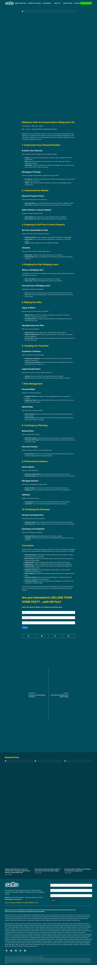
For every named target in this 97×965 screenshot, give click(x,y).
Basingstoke (66, 923)
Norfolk (21, 918)
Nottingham (33, 937)
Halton (32, 932)
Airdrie (12, 923)
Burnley (85, 925)
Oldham (38, 937)
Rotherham (19, 939)
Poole (70, 937)
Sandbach (71, 939)
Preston (81, 937)
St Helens (23, 942)
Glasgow (68, 930)
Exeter (37, 930)
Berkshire (14, 915)
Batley (74, 923)
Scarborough (78, 939)
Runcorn (53, 939)
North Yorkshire (27, 918)
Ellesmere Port (27, 930)
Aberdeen (7, 923)
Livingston (75, 934)
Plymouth (65, 937)
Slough (19, 941)
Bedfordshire (8, 915)
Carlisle (37, 927)
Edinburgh (19, 930)
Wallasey (87, 942)
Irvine (21, 934)
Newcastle (84, 936)
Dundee (74, 929)
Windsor (82, 944)
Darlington (42, 929)
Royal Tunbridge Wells (40, 939)
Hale (17, 932)
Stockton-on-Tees (80, 941)
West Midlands (46, 920)
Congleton (7, 929)
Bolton (44, 925)
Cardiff (32, 927)
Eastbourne (8, 930)
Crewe (32, 929)
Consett (13, 929)
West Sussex (54, 920)
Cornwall (49, 915)
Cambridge (15, 927)
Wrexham (32, 946)
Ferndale (50, 930)
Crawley (27, 929)
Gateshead (55, 930)
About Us (57, 3)
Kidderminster (37, 934)
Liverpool (69, 934)
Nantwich (78, 936)
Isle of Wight (69, 916)
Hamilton (36, 932)
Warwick (18, 944)
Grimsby (7, 932)
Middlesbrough (56, 936)
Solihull (24, 941)
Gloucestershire (18, 916)
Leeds (54, 934)
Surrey (24, 920)
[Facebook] (28, 636)
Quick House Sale (20, 3)
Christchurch (75, 927)
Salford (61, 939)
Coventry (22, 929)
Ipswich (17, 934)
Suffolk (20, 920)
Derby (52, 929)
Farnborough (43, 930)
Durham (79, 929)
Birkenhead (13, 925)
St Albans (17, 942)
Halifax (27, 932)
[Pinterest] (55, 636)
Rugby (48, 939)
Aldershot (17, 923)
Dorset (78, 915)
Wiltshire (69, 920)
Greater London (27, 916)
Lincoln (64, 934)
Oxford (43, 937)
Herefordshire (53, 916)
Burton (89, 925)
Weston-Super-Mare (47, 944)
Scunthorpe (85, 939)
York (37, 946)
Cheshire (43, 915)
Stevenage (67, 941)
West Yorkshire (62, 920)
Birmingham (19, 925)
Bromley (80, 925)
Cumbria (63, 915)
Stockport (73, 941)
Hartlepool (42, 932)
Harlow (48, 932)
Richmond (7, 939)
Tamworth (64, 942)
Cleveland (81, 927)
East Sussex (84, 915)
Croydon (37, 929)
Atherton (39, 923)
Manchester (38, 936)
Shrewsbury (14, 941)
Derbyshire (69, 915)
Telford (70, 942)
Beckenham (86, 923)
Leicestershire (86, 916)
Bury (6, 927)
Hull (13, 934)
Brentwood (68, 925)
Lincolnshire (8, 918)
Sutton (40, 942)
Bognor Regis (38, 925)
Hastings (59, 932)
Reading (86, 937)
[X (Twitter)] (41, 636)
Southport (50, 941)
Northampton (14, 937)
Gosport (79, 930)
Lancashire (78, 916)
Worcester (20, 946)
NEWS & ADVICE (36, 890)
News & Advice (68, 3)
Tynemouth (76, 942)
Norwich (27, 937)
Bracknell (57, 925)
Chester (61, 927)
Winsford (87, 944)
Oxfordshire (64, 918)
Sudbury (29, 942)
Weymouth (55, 944)
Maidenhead (25, 936)
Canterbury (27, 927)
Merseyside (15, 918)
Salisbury (66, 939)
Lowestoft (7, 936)
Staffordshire (14, 920)
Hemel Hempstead (66, 932)
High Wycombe (81, 932)
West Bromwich (29, 944)
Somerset (81, 918)
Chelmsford (48, 927)
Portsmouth (75, 937)
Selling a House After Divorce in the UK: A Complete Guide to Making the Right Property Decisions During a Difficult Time (17, 870)
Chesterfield (67, 927)
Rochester (13, 939)
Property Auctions (34, 3)
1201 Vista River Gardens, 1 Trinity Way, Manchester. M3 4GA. (26, 897)
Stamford (61, 941)
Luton (12, 936)
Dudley (69, 929)
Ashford (34, 923)
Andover (29, 923)
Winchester (76, 944)
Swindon (59, 942)
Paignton (48, 937)
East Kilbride (85, 929)
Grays (90, 930)
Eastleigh (14, 930)
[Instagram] (25, 950)
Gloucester (73, 930)
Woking (7, 946)
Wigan (65, 944)
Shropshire (75, 918)
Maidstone (31, 936)
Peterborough (58, 937)
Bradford (63, 925)
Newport (7, 937)
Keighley (30, 934)
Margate (50, 936)
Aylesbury (45, 923)
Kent (74, 916)
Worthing (26, 946)
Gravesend (85, 930)
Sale (57, 939)
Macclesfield (17, 936)
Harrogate (53, 932)
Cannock (21, 927)
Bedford (7, 925)
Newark (90, 936)
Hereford (74, 932)
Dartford (48, 929)
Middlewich (64, 936)
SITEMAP (7, 894)
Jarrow (25, 934)
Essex (12, 916)
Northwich (21, 937)
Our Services (47, 3)
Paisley (52, 937)
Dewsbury (57, 929)
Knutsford (44, 934)
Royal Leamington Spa (28, 939)
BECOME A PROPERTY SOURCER (22, 892)
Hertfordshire (61, 916)
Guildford (13, 932)
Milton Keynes (71, 936)
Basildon (59, 923)
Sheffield (7, 941)
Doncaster (64, 929)
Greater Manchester (37, 916)
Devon (74, 915)
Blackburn (25, 925)
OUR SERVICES (20, 890)
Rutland (70, 918)
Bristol (19, 915)
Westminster (37, 944)
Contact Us (78, 3)
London (81, 934)
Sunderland (35, 942)
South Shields (30, 941)
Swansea (54, 942)
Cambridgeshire (36, 915)
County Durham (56, 915)
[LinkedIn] (68, 636)
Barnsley (50, 923)
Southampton (38, 941)
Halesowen (22, 932)
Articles (41, 126)
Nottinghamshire (56, 918)
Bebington (79, 923)
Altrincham (23, 923)
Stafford (56, 941)
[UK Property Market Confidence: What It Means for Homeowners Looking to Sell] (78, 813)
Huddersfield (8, 934)
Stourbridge (11, 942)
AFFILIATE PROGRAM (38, 892)
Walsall (6, 944)
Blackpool (31, 925)
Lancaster (49, 934)
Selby (90, 939)
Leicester (59, 934)
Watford (23, 944)
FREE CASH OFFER (86, 3)
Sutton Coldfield (47, 942)
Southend (44, 941)
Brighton (74, 925)
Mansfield (44, 936)
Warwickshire (38, 920)
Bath (71, 923)
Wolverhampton (13, 946)
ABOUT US (28, 890)
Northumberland (47, 918)
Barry (55, 923)
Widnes (61, 944)
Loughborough (87, 934)
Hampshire (46, 916)
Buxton (10, 927)
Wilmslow (70, 944)
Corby (17, 929)
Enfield (33, 930)
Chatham (42, 927)
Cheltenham (55, 927)
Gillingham (62, 930)
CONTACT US (8, 892)
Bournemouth (50, 925)
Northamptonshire (37, 918)
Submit (25, 627)
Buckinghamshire (26, 915)
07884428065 (18, 899)
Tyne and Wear (30, 920)
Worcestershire (76, 920)
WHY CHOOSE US (10, 890)
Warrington (12, 944)
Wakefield (82, 942)
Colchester (87, 927)
